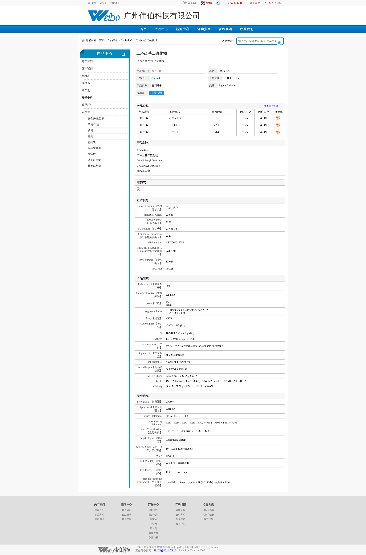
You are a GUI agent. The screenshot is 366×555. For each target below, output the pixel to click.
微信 (209, 3)
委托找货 (208, 519)
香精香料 (87, 97)
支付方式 (180, 514)
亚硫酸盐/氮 (95, 148)
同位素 (86, 83)
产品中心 (161, 29)
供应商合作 (208, 510)
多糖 (90, 130)
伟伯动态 (126, 510)
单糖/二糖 (93, 124)
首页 (94, 3)
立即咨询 (156, 92)
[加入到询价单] (278, 118)
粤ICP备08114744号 (165, 550)
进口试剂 (87, 61)
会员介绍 (180, 523)
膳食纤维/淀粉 (96, 118)
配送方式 (180, 519)
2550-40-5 (156, 78)
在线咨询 (225, 29)
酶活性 (92, 154)
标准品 (86, 75)
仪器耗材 (87, 104)
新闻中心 (183, 29)
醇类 (90, 136)
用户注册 (115, 3)
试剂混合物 (94, 160)
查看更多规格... (272, 106)
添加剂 (86, 90)
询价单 (192, 3)
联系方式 (99, 514)
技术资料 (126, 519)
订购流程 (180, 510)
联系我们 (247, 29)
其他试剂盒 (94, 165)
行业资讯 (126, 514)
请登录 (103, 3)
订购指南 (204, 29)
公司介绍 (99, 510)
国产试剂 (87, 68)
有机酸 (92, 142)
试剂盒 (86, 112)
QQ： (232, 3)
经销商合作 (208, 514)
